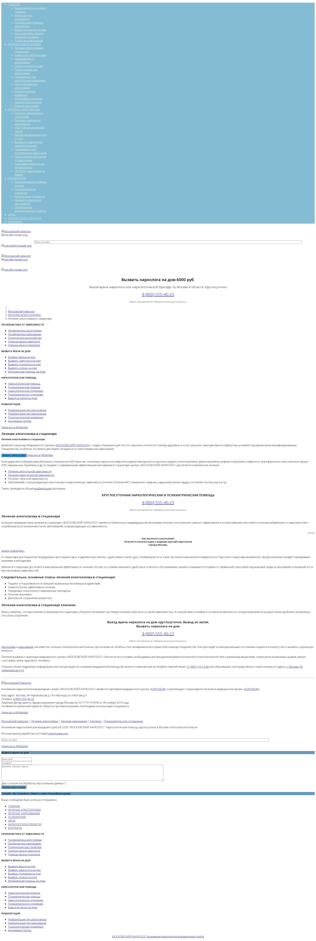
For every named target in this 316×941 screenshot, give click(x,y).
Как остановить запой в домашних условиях (29, 35)
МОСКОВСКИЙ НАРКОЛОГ (73, 445)
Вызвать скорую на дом (22, 368)
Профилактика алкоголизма (25, 330)
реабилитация (43, 488)
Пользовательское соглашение (123, 721)
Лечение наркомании (74, 721)
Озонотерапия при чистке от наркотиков (30, 158)
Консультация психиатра (29, 196)
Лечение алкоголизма (44, 721)
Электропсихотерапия (28, 102)
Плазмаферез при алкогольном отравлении (30, 78)
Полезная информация (28, 40)
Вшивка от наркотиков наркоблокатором (28, 144)
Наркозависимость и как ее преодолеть (29, 165)
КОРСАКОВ (158, 689)
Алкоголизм (8, 647)
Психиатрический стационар (25, 191)
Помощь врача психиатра (24, 345)
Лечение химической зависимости (27, 122)
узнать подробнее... (13, 551)
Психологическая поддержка (25, 417)
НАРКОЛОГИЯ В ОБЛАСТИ (24, 218)
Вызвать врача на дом (21, 357)
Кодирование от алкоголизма (24, 60)
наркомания (25, 647)
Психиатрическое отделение (25, 394)
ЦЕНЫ (11, 214)
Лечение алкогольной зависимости (29, 471)
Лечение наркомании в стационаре (28, 115)
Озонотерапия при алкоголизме (26, 86)
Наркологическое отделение (25, 391)
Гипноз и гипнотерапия (28, 66)
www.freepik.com (58, 733)
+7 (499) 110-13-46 (197, 666)
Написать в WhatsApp (14, 427)
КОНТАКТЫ (15, 222)
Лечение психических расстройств (27, 201)
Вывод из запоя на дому (22, 398)
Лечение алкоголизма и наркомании (28, 24)
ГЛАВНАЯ (14, 4)
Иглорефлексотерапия (28, 98)
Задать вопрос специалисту (23, 17)
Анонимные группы (19, 421)
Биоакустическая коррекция (24, 93)
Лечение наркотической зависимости (31, 475)
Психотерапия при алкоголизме (25, 71)
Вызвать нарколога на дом (24, 361)
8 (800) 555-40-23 (158, 294)
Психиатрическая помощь (24, 387)
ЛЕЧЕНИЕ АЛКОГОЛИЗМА (24, 44)
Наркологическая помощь (24, 383)
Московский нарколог (21, 311)
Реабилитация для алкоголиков (27, 410)
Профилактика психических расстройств (30, 209)
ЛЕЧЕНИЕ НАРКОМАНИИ (24, 109)
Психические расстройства (24, 338)
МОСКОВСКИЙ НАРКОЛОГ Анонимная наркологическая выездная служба (158, 936)
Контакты (95, 721)
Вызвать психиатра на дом (24, 364)
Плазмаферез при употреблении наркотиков (30, 151)
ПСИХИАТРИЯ (17, 178)
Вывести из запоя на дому (30, 30)
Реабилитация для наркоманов (27, 414)
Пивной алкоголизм (26, 106)
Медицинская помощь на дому (27, 371)
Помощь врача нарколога (24, 341)
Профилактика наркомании (24, 334)
